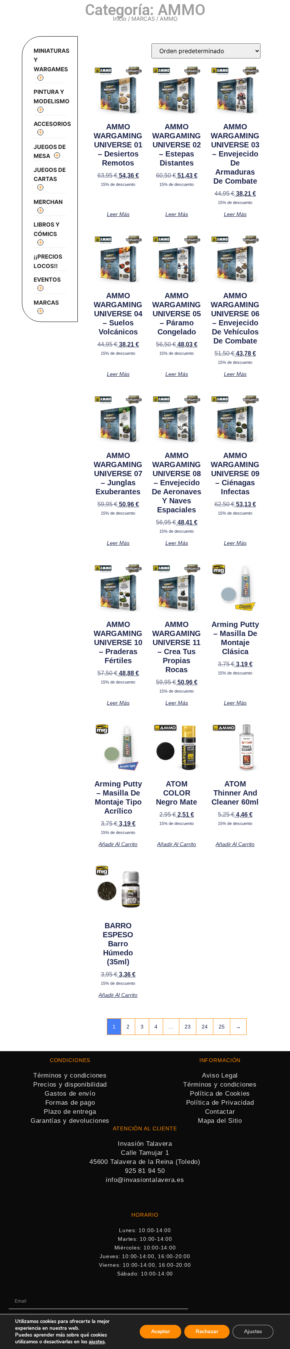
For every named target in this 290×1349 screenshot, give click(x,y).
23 (188, 1027)
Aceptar (160, 1331)
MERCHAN (48, 201)
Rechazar (207, 1331)
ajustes (97, 1341)
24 (205, 1027)
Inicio (119, 18)
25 (222, 1027)
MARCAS (143, 18)
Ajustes (253, 1331)
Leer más (118, 214)
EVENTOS (47, 279)
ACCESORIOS (52, 123)
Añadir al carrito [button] (118, 844)
